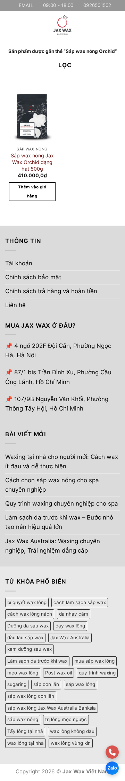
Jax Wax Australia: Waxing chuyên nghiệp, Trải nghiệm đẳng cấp (52, 546)
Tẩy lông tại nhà (25, 731)
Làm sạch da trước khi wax (37, 661)
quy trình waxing (97, 672)
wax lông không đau (72, 731)
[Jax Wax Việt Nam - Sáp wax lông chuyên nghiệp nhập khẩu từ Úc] (62, 25)
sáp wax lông (80, 684)
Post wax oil (58, 672)
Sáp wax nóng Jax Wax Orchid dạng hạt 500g (32, 162)
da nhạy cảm (73, 614)
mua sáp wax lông (94, 661)
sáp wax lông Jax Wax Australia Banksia (51, 708)
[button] (9, 25)
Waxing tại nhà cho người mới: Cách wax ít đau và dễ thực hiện (61, 461)
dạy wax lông (70, 625)
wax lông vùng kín (71, 743)
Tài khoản (18, 263)
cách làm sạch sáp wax (79, 602)
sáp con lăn (46, 684)
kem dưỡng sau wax (29, 649)
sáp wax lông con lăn (30, 696)
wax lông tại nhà (25, 743)
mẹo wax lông (22, 672)
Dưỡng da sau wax (28, 625)
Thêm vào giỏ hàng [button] (32, 191)
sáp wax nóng (22, 719)
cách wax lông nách (29, 614)
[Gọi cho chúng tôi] (112, 752)
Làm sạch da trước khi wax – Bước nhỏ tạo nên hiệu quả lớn (59, 522)
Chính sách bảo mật (33, 277)
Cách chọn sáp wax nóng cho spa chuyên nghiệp (52, 485)
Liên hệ (15, 305)
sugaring (16, 684)
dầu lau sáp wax (25, 637)
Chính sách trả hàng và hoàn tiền (51, 291)
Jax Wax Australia (70, 637)
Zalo (112, 768)
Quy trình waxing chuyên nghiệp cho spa (61, 503)
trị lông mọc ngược (66, 719)
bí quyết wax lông (27, 602)
